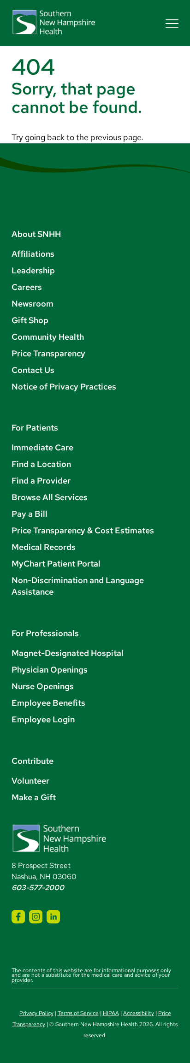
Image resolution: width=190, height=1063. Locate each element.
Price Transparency (48, 353)
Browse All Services (50, 497)
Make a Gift (34, 797)
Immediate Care (42, 447)
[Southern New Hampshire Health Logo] (59, 850)
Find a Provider (41, 480)
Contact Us (33, 370)
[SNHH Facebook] (18, 916)
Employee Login (43, 719)
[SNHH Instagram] (35, 916)
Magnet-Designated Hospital (68, 653)
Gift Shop (30, 320)
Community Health (48, 336)
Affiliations (33, 253)
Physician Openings (50, 669)
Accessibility (138, 1013)
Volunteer (30, 780)
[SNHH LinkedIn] (53, 916)
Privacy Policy (36, 1013)
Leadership (33, 270)
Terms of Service (78, 1013)
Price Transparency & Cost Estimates (83, 530)
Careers (27, 287)
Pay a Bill (30, 513)
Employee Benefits (48, 702)
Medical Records (44, 547)
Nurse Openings (43, 686)
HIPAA (111, 1013)
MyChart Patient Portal (56, 563)
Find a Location (41, 464)
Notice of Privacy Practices (64, 386)
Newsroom (32, 303)
